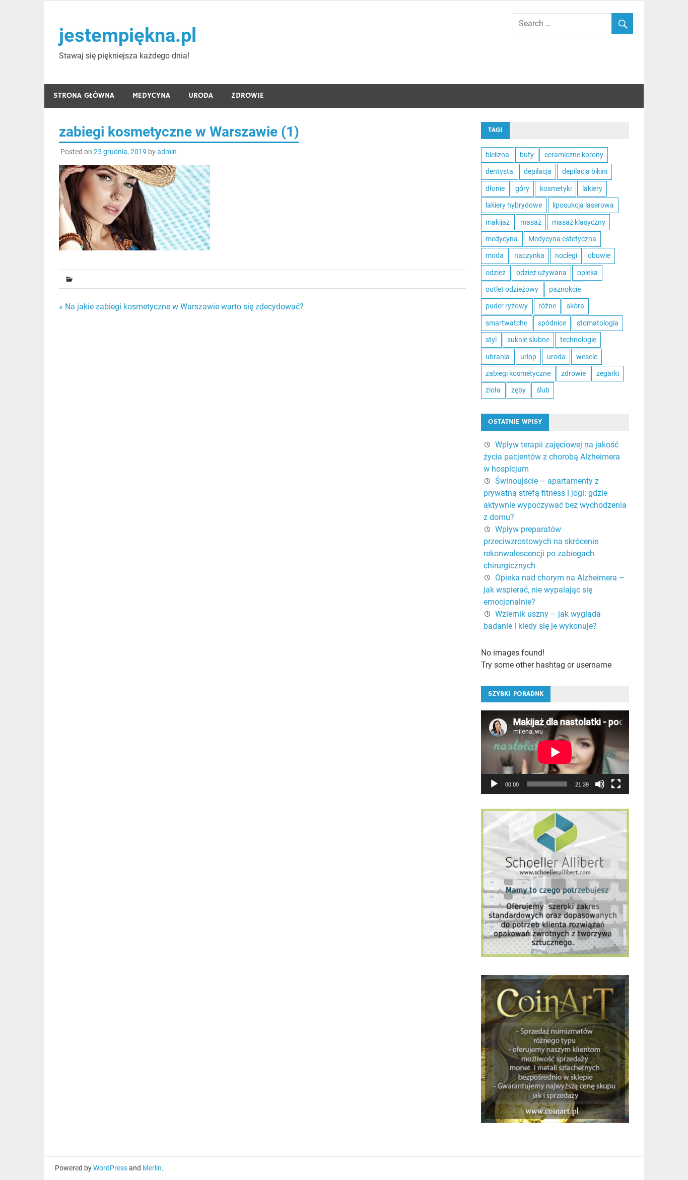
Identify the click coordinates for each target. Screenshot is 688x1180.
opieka (587, 273)
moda (495, 255)
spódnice (552, 323)
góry (522, 188)
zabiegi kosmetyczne (518, 373)
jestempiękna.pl (127, 35)
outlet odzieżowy (512, 289)
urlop (528, 357)
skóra (575, 306)
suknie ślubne (528, 340)
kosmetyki (556, 188)
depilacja (538, 171)
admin (167, 152)
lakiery (592, 188)
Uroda (200, 95)
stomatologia (597, 323)
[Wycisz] (600, 784)
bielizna (497, 155)
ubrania (498, 357)
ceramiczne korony (573, 155)
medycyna (502, 239)
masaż (530, 222)
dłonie (495, 188)
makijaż (498, 222)
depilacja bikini (584, 171)
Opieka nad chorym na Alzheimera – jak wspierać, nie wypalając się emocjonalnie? (554, 590)
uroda (556, 357)
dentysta (499, 171)
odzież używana (541, 273)
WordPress (110, 1168)
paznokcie (565, 289)
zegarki (607, 373)
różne (547, 306)
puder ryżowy (507, 306)
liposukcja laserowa (583, 205)
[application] (555, 752)
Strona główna (83, 95)
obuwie (599, 255)
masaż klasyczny (578, 222)
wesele (586, 357)
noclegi (566, 255)
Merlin (152, 1168)
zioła (493, 390)
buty (527, 155)
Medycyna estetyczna (562, 239)
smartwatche (506, 323)
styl (491, 340)
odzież (496, 273)
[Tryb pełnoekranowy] (616, 784)
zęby (518, 390)
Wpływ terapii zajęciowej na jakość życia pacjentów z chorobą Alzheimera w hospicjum (552, 457)
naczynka (529, 255)
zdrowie (573, 373)
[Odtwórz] (494, 784)
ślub (542, 390)
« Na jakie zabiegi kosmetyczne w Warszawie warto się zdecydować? (181, 306)
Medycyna (151, 95)
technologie (578, 340)
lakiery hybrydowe (514, 205)
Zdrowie (247, 95)
